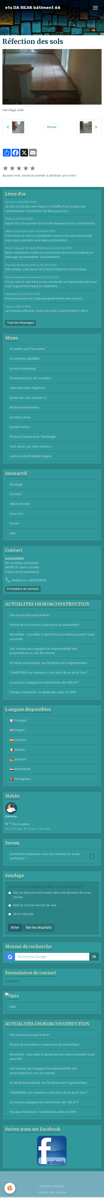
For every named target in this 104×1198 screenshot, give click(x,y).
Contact (15, 494)
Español (20, 740)
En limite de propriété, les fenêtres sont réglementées (48, 663)
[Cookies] (9, 1188)
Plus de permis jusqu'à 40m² (30, 615)
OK (94, 957)
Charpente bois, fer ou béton (30, 378)
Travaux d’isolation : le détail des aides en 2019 (43, 692)
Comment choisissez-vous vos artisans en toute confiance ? (51, 856)
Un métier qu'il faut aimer (27, 349)
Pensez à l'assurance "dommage (33, 436)
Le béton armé (20, 417)
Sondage (16, 484)
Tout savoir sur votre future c (30, 446)
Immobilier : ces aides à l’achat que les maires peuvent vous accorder (52, 637)
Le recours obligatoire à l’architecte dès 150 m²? (44, 682)
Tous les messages (20, 322)
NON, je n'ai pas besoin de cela (34, 905)
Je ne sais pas (23, 914)
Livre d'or (16, 513)
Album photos (20, 504)
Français (20, 720)
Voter (15, 928)
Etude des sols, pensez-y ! (28, 397)
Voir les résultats (39, 928)
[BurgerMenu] (95, 7)
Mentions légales (52, 1186)
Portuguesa (22, 779)
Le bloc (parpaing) (23, 368)
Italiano (19, 749)
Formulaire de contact (23, 589)
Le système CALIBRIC (25, 358)
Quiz (13, 533)
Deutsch (20, 759)
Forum (14, 523)
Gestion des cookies (52, 1192)
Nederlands (22, 769)
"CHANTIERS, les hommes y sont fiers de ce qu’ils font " (49, 672)
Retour (52, 127)
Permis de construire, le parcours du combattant (44, 625)
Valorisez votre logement (27, 388)
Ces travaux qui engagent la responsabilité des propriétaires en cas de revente (43, 651)
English (19, 730)
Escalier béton (20, 427)
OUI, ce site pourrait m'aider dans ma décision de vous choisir (52, 895)
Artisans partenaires (24, 407)
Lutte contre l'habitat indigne (31, 456)
